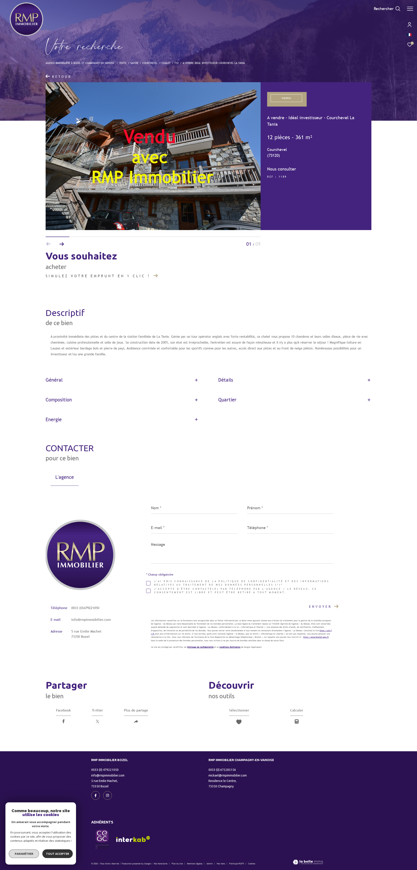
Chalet (166, 63)
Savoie (134, 63)
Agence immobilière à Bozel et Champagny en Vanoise (80, 63)
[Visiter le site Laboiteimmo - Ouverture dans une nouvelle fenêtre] (308, 862)
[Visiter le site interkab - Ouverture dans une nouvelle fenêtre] (133, 839)
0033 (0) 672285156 (222, 769)
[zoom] (153, 229)
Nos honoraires (160, 863)
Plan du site (178, 863)
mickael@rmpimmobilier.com (227, 775)
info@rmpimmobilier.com (91, 620)
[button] (62, 244)
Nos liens (221, 863)
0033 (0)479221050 (85, 608)
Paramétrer (24, 854)
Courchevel (149, 63)
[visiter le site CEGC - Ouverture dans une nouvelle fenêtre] (102, 839)
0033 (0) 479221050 (105, 769)
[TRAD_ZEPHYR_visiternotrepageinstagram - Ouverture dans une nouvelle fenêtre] (107, 795)
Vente (122, 63)
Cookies (251, 863)
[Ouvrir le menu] (410, 8)
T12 (176, 63)
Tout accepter (57, 854)
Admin (210, 863)
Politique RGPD (236, 863)
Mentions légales (195, 863)
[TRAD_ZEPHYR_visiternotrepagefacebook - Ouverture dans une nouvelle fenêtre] (95, 795)
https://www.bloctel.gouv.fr (316, 637)
